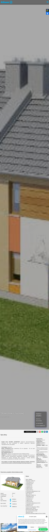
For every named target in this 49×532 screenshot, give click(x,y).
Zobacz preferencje (42, 527)
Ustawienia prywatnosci (32, 529)
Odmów (32, 527)
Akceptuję (22, 527)
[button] (46, 516)
